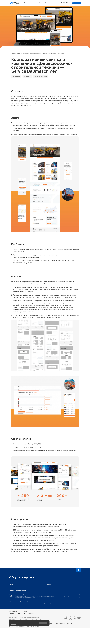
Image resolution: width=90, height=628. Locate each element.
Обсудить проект (76, 2)
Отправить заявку (66, 596)
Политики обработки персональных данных (30, 601)
